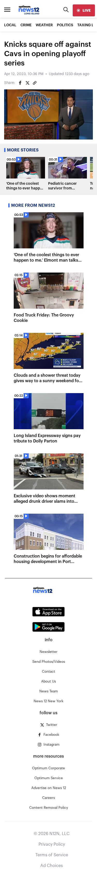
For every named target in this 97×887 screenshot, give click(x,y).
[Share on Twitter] (27, 83)
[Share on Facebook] (20, 83)
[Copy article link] (35, 83)
